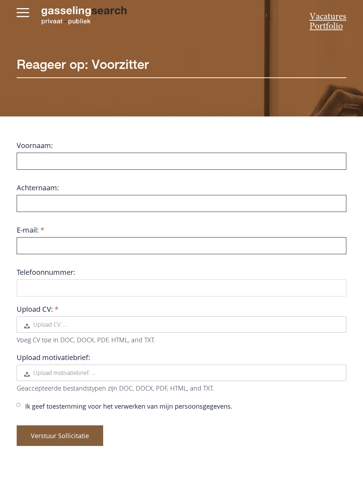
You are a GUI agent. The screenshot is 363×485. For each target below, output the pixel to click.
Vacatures (327, 17)
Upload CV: (36, 309)
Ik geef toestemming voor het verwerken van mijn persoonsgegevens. (129, 406)
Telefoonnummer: (46, 272)
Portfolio (326, 26)
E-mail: (28, 230)
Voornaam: (35, 145)
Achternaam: (38, 187)
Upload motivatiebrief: (53, 357)
